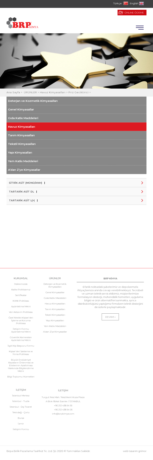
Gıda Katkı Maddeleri (23, 118)
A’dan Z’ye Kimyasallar (24, 169)
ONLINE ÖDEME (134, 12)
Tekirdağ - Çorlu (20, 412)
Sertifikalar (21, 295)
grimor (142, 451)
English (134, 3)
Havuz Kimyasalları (21, 126)
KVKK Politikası (21, 300)
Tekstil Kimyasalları (22, 144)
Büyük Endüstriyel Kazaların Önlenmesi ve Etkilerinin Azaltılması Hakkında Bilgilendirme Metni (21, 365)
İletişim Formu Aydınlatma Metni (21, 330)
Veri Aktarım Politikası (21, 312)
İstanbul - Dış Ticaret (21, 406)
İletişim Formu (21, 429)
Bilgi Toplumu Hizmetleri (20, 376)
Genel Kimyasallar (21, 109)
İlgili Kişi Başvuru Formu (21, 345)
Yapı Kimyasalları (20, 152)
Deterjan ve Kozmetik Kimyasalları (33, 101)
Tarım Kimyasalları (21, 135)
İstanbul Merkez (20, 395)
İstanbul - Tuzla (20, 401)
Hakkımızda (20, 284)
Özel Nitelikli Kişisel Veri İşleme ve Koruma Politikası (21, 320)
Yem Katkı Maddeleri (23, 161)
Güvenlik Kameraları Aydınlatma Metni (21, 338)
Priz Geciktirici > (79, 92)
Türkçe (117, 3)
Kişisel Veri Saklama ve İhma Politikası (21, 353)
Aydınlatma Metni (21, 306)
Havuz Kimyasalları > (54, 92)
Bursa (21, 418)
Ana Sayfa (14, 92)
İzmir (21, 423)
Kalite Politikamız (20, 289)
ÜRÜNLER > (32, 92)
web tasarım (130, 451)
